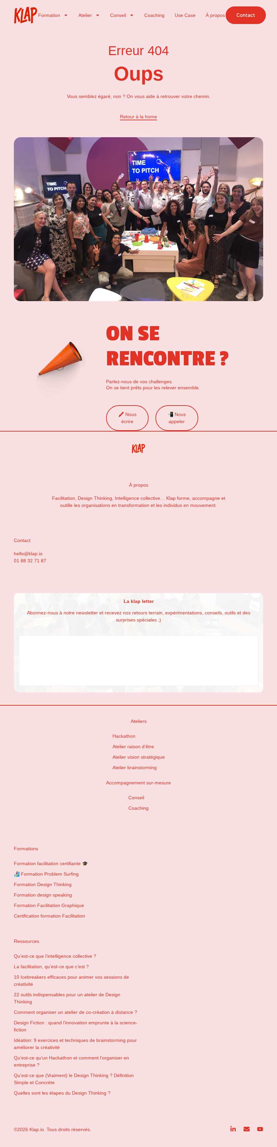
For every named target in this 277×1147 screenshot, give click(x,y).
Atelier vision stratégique (138, 757)
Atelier (85, 15)
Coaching (154, 15)
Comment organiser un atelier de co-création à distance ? (75, 1012)
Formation (49, 15)
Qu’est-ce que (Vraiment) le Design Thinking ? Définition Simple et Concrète (74, 1079)
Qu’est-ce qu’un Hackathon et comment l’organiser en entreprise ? (71, 1061)
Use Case (185, 15)
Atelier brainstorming (134, 767)
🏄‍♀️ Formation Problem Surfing (46, 874)
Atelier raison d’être (133, 746)
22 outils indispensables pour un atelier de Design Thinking (67, 998)
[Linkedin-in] (233, 1129)
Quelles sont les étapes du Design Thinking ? (62, 1093)
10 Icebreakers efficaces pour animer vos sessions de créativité (71, 980)
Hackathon (123, 736)
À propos (215, 15)
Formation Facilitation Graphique (49, 905)
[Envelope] (247, 1129)
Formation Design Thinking (43, 884)
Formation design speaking (43, 895)
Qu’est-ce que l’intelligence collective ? (55, 956)
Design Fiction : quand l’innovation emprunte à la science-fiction (75, 1026)
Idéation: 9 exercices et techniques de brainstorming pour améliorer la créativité (75, 1044)
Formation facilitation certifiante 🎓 (51, 863)
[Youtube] (260, 1129)
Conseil (118, 15)
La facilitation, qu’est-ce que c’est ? (51, 966)
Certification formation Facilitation (49, 916)
